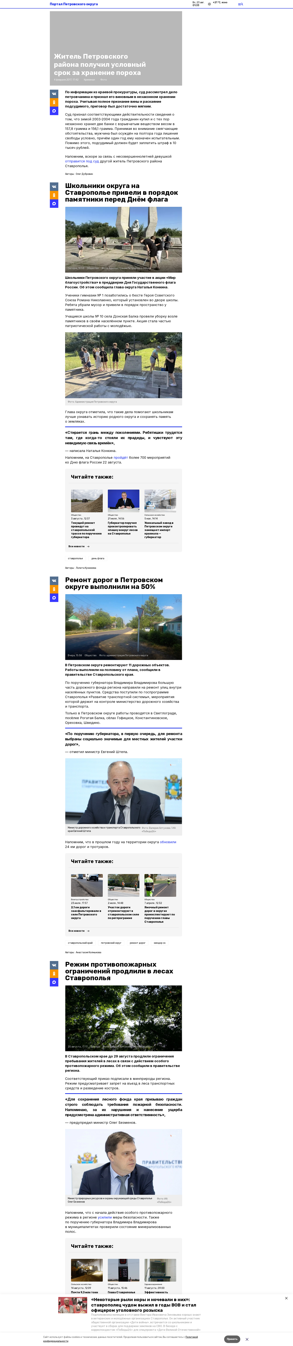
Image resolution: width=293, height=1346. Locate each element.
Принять (232, 1339)
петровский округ (111, 943)
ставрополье (75, 558)
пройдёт (121, 458)
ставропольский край (80, 943)
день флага (97, 558)
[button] (72, 1305)
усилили (105, 1217)
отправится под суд (82, 161)
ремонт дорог (137, 943)
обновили (168, 842)
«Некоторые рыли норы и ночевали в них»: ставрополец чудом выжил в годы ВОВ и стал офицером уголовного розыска (143, 1305)
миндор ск (159, 943)
